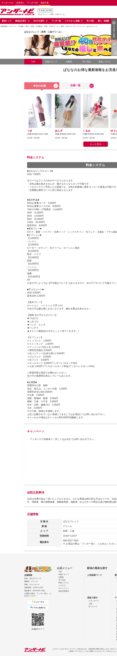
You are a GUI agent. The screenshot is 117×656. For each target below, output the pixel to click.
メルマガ (61, 586)
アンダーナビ (7, 3)
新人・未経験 (103, 21)
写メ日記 (90, 21)
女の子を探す (39, 21)
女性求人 (20, 3)
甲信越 (42, 10)
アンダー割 (56, 21)
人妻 (90, 604)
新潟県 (49, 10)
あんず (59, 130)
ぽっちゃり (93, 606)
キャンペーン (63, 588)
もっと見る (95, 144)
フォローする (39, 602)
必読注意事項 (63, 591)
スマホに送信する (39, 608)
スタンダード (94, 601)
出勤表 (69, 61)
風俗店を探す (20, 21)
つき (29, 130)
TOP (33, 61)
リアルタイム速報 (72, 21)
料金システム (105, 61)
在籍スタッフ (51, 61)
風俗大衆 (45, 3)
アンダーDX (32, 3)
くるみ (86, 130)
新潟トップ (6, 21)
